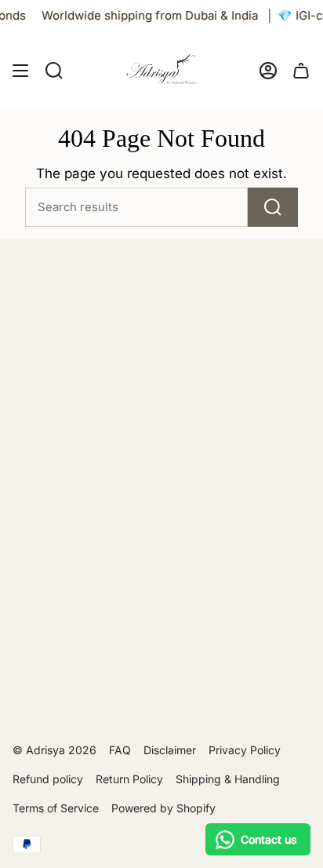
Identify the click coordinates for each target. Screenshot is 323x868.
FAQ (120, 750)
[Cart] (301, 71)
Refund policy (48, 779)
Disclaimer (169, 750)
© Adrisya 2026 (54, 750)
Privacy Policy (245, 750)
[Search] (273, 207)
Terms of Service (56, 808)
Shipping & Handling (228, 779)
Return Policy (129, 779)
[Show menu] (20, 71)
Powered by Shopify (163, 808)
